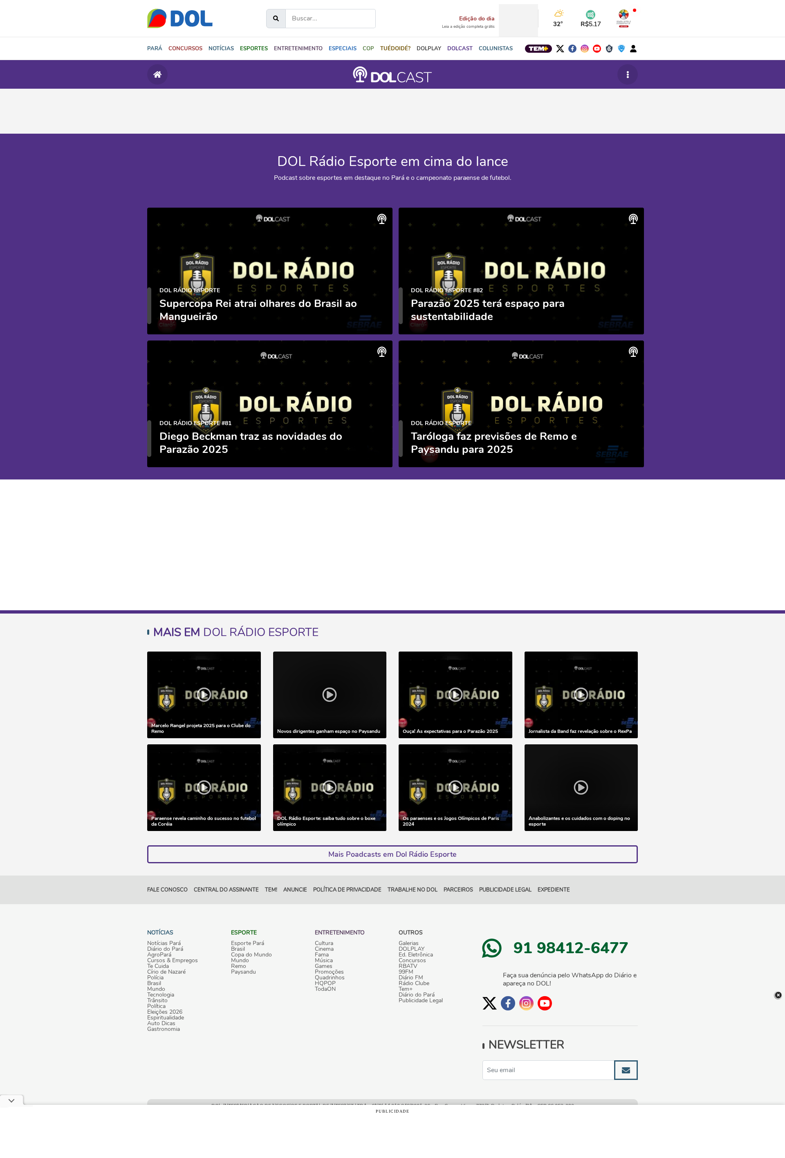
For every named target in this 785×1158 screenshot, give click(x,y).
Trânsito (157, 1000)
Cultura (324, 943)
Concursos (412, 960)
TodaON (325, 989)
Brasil (154, 983)
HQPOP (325, 983)
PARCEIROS (458, 890)
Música (324, 960)
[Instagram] (585, 49)
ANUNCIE (295, 890)
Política (156, 1006)
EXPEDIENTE (554, 890)
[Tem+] (538, 49)
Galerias (409, 943)
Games (323, 966)
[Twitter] (560, 49)
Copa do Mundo (251, 955)
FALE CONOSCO (167, 890)
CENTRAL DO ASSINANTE (226, 890)
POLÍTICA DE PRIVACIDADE (347, 890)
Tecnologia (160, 995)
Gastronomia (163, 1029)
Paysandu (243, 972)
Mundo (156, 989)
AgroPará (159, 955)
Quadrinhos (330, 978)
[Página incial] (157, 74)
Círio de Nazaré (166, 972)
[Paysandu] (621, 49)
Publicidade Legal (505, 890)
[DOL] (180, 18)
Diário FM (411, 978)
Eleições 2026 (164, 1012)
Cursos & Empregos (172, 960)
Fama (322, 955)
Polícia (155, 978)
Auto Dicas (161, 1023)
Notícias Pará (164, 943)
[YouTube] (597, 49)
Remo (238, 966)
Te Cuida (158, 966)
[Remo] (609, 49)
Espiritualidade (165, 1018)
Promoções (329, 972)
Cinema (324, 949)
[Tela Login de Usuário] (633, 48)
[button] (221, 49)
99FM (406, 972)
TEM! (271, 890)
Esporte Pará (247, 943)
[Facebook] (572, 49)
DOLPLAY (411, 949)
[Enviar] (626, 1070)
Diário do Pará (165, 949)
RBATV (408, 966)
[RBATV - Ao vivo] (624, 18)
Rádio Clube (414, 983)
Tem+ (406, 989)
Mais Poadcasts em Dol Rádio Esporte (392, 854)
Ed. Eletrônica (416, 955)
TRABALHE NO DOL (412, 890)
